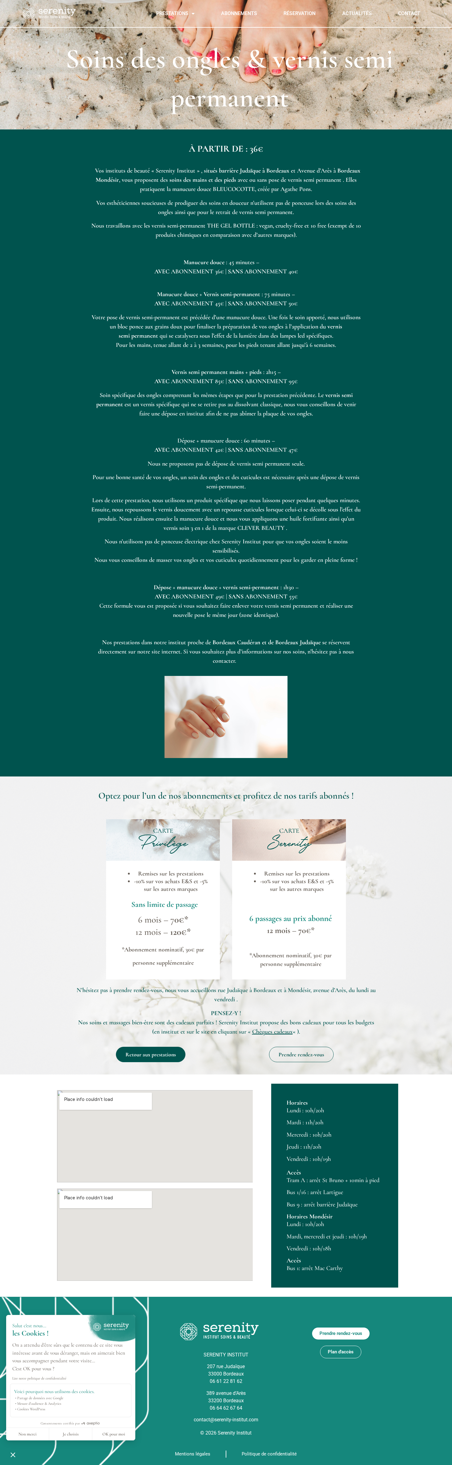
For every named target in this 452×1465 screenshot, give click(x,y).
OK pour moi (113, 1434)
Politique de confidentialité (269, 1454)
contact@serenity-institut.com (226, 1420)
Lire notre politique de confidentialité (39, 1378)
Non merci (27, 1434)
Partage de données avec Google (40, 1398)
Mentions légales (192, 1454)
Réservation (299, 13)
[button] (13, 1454)
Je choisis (71, 1434)
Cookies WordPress (31, 1409)
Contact (409, 13)
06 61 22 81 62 (226, 1381)
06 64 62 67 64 (226, 1408)
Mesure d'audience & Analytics (39, 1403)
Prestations (172, 13)
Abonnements (239, 13)
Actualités (357, 13)
